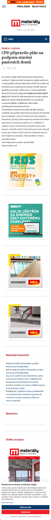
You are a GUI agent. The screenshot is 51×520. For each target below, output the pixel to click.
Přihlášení (23, 6)
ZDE (32, 142)
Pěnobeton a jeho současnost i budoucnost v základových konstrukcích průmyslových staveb (24, 379)
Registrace (39, 6)
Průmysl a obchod (11, 48)
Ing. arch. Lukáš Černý (16, 376)
